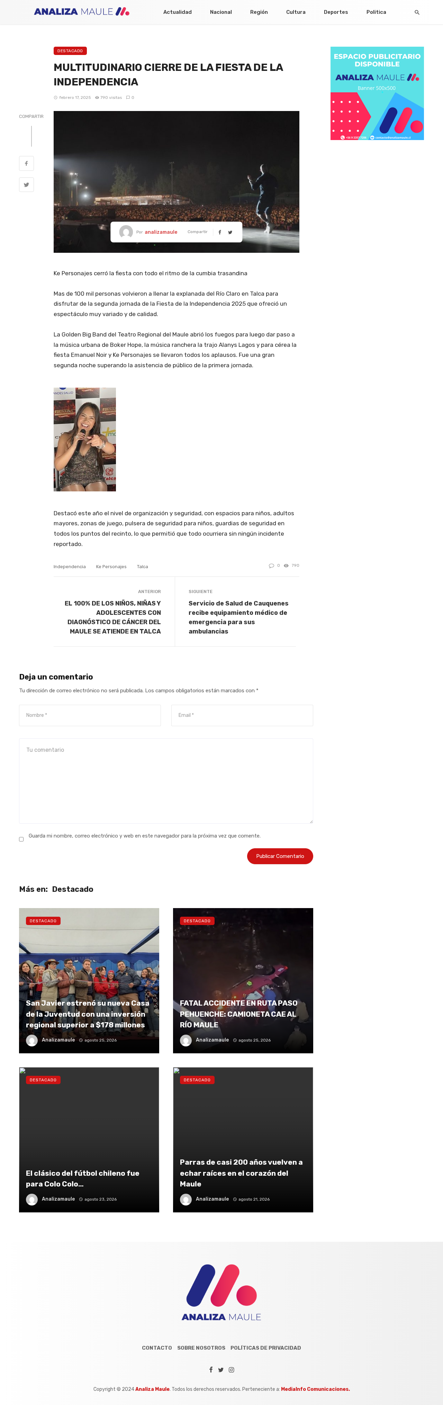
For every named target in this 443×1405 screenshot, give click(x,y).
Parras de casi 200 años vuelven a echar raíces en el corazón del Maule (241, 1173)
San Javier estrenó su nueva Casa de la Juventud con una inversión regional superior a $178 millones (88, 1014)
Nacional (221, 12)
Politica (376, 12)
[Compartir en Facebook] (26, 164)
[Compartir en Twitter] (26, 185)
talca (142, 566)
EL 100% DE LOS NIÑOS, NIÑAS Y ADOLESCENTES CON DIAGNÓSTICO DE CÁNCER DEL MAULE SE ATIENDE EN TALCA (113, 617)
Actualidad (177, 12)
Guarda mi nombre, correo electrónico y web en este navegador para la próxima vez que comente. (145, 836)
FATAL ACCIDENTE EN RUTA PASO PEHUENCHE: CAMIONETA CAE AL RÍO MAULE (239, 1014)
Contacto (157, 1348)
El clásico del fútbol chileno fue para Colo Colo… (82, 1179)
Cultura (296, 12)
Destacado (70, 50)
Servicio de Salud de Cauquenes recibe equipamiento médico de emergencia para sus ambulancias (239, 617)
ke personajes (111, 566)
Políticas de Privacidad (265, 1348)
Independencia (70, 566)
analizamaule (161, 232)
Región (259, 12)
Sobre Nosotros (201, 1348)
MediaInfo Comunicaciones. (315, 1389)
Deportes (336, 12)
